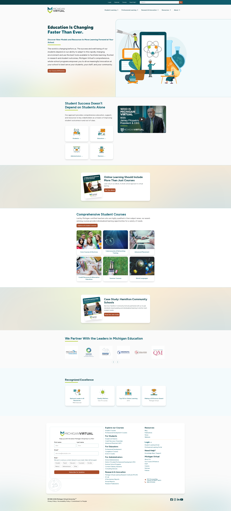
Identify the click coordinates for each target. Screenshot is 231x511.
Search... (143, 2)
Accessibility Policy (64, 501)
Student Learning (111, 10)
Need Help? (133, 2)
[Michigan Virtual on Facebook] (171, 500)
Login (109, 2)
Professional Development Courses (116, 433)
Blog (146, 430)
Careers (124, 2)
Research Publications (112, 484)
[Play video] (142, 119)
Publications (148, 433)
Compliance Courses (111, 451)
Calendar (116, 2)
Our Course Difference (152, 461)
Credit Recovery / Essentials (114, 441)
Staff (146, 464)
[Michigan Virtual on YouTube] (181, 500)
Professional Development (113, 449)
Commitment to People (79, 501)
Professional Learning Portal (153, 447)
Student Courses (110, 430)
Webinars (147, 437)
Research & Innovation (149, 10)
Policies (147, 470)
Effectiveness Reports (112, 479)
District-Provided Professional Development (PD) (120, 462)
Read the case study (112, 314)
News (146, 435)
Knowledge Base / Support (153, 453)
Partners (147, 468)
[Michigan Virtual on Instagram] (175, 500)
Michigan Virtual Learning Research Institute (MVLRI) (121, 475)
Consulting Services (111, 469)
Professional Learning (129, 10)
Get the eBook (110, 190)
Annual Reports (110, 481)
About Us (148, 459)
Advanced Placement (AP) (113, 443)
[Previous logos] (113, 362)
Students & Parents (111, 439)
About (176, 10)
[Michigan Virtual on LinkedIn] (178, 500)
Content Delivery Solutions (113, 466)
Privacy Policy (52, 501)
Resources (165, 10)
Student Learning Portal (152, 445)
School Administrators (112, 460)
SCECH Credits (110, 454)
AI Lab (107, 477)
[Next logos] (117, 362)
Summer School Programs (113, 464)
